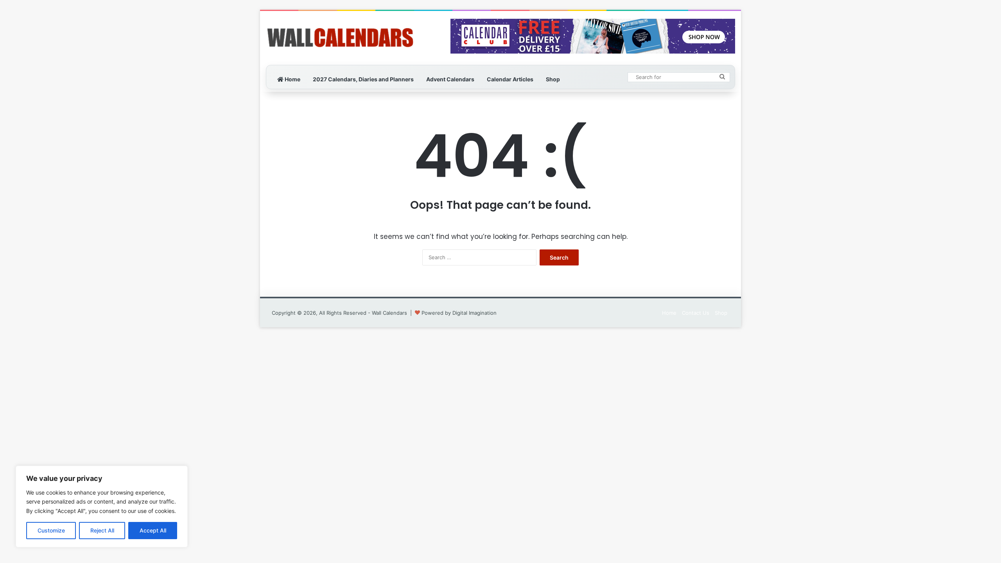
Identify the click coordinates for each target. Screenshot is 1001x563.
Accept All (153, 530)
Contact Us (695, 313)
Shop (553, 79)
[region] (102, 506)
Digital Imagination (474, 313)
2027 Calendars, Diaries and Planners (363, 79)
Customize (51, 530)
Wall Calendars (389, 313)
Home (291, 79)
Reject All (102, 530)
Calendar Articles (510, 79)
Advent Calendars (450, 79)
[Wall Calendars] (340, 38)
